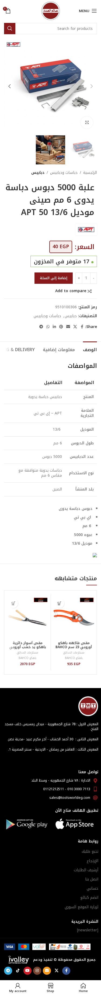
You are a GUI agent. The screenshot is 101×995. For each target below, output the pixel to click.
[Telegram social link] (41, 327)
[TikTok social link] (18, 971)
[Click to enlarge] (87, 122)
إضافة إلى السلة (53, 278)
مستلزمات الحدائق (74, 652)
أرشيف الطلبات (86, 870)
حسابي (92, 888)
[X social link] (75, 327)
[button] (91, 86)
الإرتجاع (92, 861)
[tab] (90, 349)
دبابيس (37, 173)
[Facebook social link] (82, 327)
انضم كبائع (89, 897)
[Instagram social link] (37, 971)
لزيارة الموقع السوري (81, 907)
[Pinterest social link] (61, 327)
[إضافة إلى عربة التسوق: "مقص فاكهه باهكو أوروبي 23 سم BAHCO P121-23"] (59, 603)
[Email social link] (68, 327)
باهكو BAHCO (74, 658)
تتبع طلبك (90, 851)
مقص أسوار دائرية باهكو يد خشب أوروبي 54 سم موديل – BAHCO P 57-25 (27, 649)
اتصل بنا (91, 879)
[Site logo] (50, 10)
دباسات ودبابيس (64, 173)
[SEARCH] (9, 28)
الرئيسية (90, 173)
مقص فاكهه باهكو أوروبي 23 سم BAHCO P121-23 (73, 647)
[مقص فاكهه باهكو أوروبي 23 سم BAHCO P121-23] (73, 617)
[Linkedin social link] (54, 327)
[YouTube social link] (27, 971)
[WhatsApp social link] (48, 327)
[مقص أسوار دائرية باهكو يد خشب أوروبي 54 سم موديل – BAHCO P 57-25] (27, 617)
